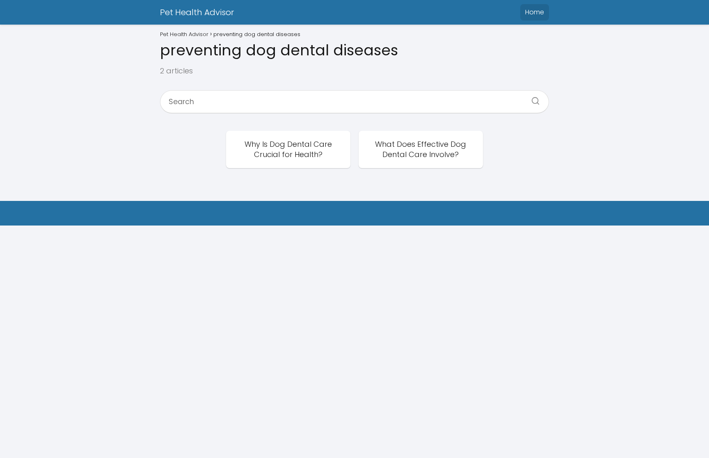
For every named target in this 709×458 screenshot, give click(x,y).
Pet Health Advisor (197, 12)
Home (534, 12)
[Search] (532, 98)
